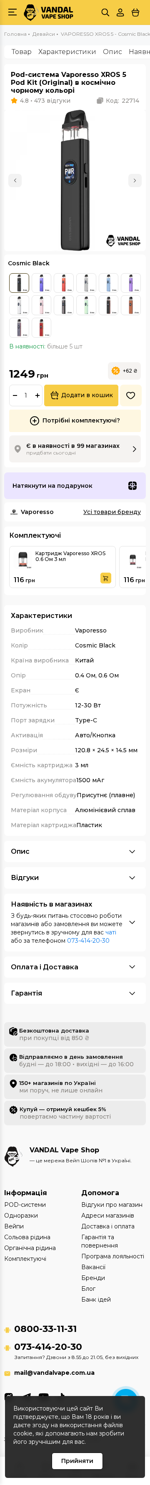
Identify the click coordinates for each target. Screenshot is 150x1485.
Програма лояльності (112, 1256)
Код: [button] (122, 100)
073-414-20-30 (88, 940)
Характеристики (67, 52)
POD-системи (25, 1204)
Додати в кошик (87, 395)
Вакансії (93, 1267)
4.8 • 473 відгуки (45, 100)
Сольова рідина (27, 1237)
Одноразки (21, 1215)
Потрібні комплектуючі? (81, 420)
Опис (112, 52)
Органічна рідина (30, 1248)
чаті (110, 932)
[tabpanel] (75, 180)
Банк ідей (96, 1299)
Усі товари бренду (112, 512)
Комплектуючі (25, 1259)
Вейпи (14, 1226)
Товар (22, 52)
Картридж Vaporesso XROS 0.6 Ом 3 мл (70, 556)
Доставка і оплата (108, 1226)
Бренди (93, 1278)
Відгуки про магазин (111, 1204)
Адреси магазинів (107, 1215)
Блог (88, 1288)
